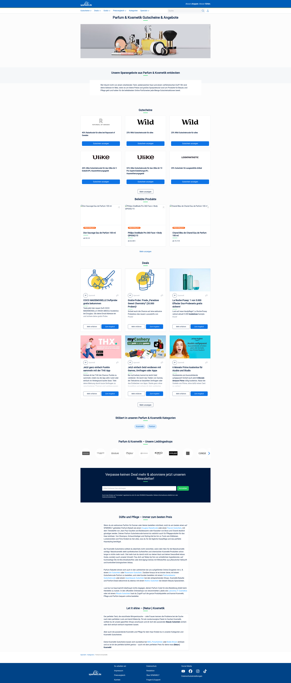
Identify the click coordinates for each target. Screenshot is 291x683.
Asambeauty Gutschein (134, 578)
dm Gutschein (114, 572)
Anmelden (183, 488)
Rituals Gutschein (123, 593)
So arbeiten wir (120, 666)
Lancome (172, 591)
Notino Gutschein (152, 581)
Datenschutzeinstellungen (191, 676)
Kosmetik (140, 426)
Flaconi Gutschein (174, 528)
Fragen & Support (153, 680)
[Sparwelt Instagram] (198, 671)
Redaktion (150, 671)
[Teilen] (118, 207)
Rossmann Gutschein (133, 572)
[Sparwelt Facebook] (190, 671)
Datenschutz (151, 666)
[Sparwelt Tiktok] (205, 671)
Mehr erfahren (92, 327)
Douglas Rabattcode (150, 528)
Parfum (152, 426)
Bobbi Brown (172, 642)
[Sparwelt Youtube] (183, 671)
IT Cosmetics (182, 591)
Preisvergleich (119, 675)
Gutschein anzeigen (101, 143)
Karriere (117, 680)
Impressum (118, 671)
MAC (149, 642)
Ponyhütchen (157, 642)
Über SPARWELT (152, 675)
